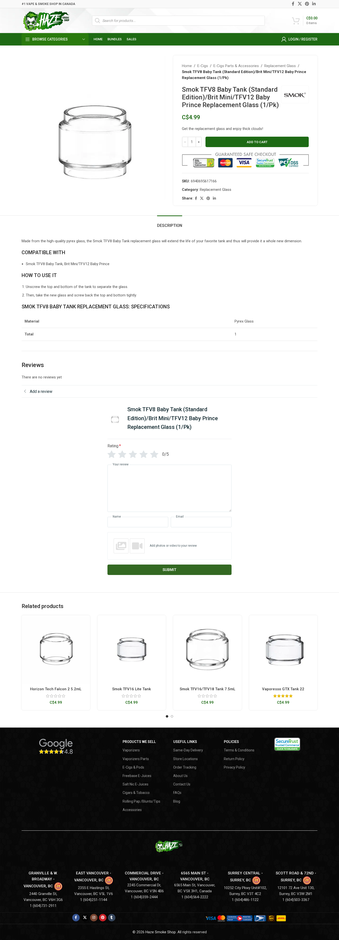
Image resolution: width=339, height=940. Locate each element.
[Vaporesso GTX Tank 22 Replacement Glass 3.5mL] (283, 649)
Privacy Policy (234, 767)
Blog (176, 801)
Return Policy (234, 759)
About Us (180, 776)
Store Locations (185, 759)
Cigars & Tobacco (136, 793)
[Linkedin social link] (314, 4)
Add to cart (257, 142)
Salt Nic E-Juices (135, 784)
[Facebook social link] (293, 4)
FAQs (177, 793)
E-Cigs (202, 66)
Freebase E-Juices (137, 776)
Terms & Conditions (239, 750)
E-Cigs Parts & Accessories (236, 66)
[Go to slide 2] (172, 716)
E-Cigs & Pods (133, 767)
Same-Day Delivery (188, 750)
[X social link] (299, 4)
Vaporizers (131, 750)
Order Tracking (184, 767)
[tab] (169, 223)
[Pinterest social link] (306, 4)
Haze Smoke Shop (160, 932)
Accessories (132, 810)
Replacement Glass (280, 66)
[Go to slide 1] (167, 716)
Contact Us (181, 784)
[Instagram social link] (94, 917)
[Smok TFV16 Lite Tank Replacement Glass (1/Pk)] (132, 649)
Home (187, 66)
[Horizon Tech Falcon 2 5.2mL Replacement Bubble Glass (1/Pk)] (56, 649)
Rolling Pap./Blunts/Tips (141, 801)
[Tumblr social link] (111, 917)
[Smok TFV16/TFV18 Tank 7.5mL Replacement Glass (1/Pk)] (207, 649)
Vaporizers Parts (136, 759)
